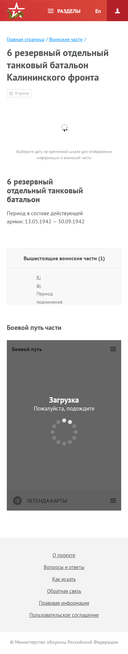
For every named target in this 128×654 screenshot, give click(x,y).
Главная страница (25, 39)
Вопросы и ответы (64, 567)
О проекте (64, 555)
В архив (22, 93)
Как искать (64, 579)
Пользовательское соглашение (64, 615)
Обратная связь (64, 591)
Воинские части (66, 39)
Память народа (16, 11)
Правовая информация (64, 603)
